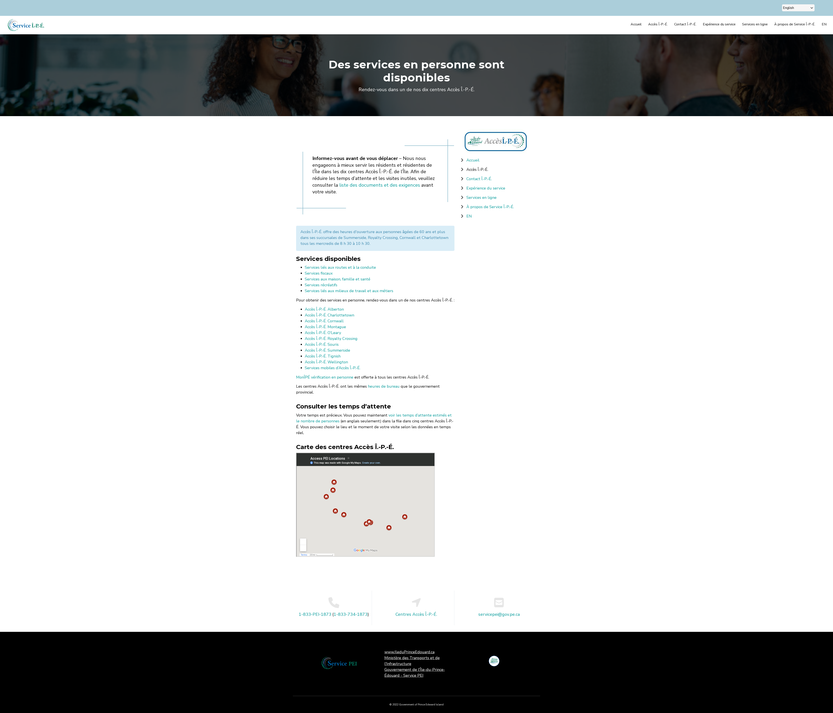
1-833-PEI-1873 (315, 614)
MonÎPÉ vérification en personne (324, 377)
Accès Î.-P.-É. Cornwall (324, 321)
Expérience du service (719, 24)
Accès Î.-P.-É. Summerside (327, 350)
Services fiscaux (319, 273)
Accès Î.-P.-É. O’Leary (323, 332)
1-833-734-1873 (350, 614)
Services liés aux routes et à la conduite (340, 267)
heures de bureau (384, 386)
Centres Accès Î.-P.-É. (416, 614)
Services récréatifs (321, 285)
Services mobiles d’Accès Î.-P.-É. (332, 367)
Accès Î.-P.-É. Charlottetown (329, 315)
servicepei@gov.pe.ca (499, 614)
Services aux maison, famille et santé (337, 279)
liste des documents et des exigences (379, 185)
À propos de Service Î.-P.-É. (794, 24)
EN (824, 24)
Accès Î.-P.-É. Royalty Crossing (331, 338)
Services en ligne (755, 24)
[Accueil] (26, 24)
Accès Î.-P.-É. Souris (322, 344)
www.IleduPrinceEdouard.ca (409, 652)
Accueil (636, 24)
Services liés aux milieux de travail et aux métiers (349, 290)
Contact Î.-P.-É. (685, 24)
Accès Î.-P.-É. (658, 24)
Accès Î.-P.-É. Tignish (323, 356)
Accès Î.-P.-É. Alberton (324, 309)
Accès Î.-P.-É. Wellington (326, 362)
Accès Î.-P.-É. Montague (325, 326)
